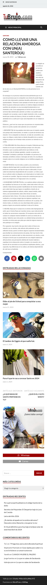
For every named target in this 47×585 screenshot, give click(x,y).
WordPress (17, 582)
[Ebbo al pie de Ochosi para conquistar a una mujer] (23, 286)
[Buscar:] (23, 473)
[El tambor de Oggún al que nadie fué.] (23, 326)
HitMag (25, 582)
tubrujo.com (9, 562)
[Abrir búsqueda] (41, 27)
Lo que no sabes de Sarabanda (28, 558)
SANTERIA (6, 35)
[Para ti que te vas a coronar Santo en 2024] (23, 363)
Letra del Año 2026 (11, 516)
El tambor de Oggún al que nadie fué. (19, 341)
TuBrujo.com (22, 57)
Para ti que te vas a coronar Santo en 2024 (21, 378)
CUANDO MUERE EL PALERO (24, 554)
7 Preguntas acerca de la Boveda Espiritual (26, 544)
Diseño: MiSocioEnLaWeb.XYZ (24, 579)
